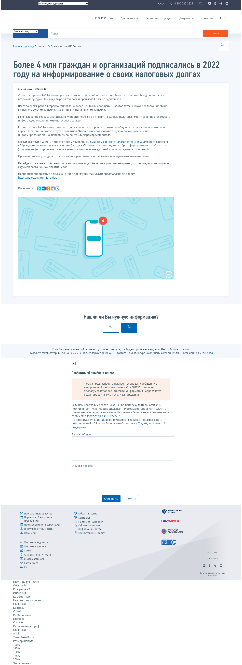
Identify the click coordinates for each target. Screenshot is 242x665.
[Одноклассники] (48, 188)
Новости (42, 46)
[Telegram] (53, 188)
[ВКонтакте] (44, 188)
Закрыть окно (22, 663)
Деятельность (129, 18)
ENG (223, 18)
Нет (111, 326)
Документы (186, 18)
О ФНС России (104, 18)
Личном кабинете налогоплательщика (117, 142)
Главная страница (23, 46)
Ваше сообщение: (83, 434)
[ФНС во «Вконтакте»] (209, 3)
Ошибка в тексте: (82, 466)
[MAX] (57, 188)
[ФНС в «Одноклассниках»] (215, 3)
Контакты (207, 18)
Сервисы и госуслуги (159, 18)
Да (129, 326)
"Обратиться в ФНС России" (102, 416)
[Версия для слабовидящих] (161, 3)
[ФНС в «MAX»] (226, 3)
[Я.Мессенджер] (39, 188)
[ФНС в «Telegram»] (220, 3)
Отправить (111, 499)
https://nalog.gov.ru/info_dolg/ (37, 177)
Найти (216, 33)
